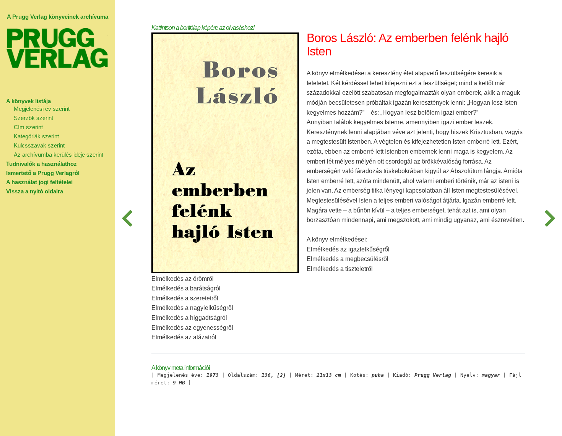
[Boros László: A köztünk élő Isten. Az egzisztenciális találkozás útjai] (127, 218)
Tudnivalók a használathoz (41, 163)
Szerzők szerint (33, 118)
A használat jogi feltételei (39, 182)
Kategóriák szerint (36, 136)
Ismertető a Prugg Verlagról (43, 173)
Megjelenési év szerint (42, 108)
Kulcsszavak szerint (39, 145)
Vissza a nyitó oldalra (34, 191)
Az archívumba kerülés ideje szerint (58, 154)
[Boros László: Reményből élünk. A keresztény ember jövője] (550, 218)
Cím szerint (28, 127)
